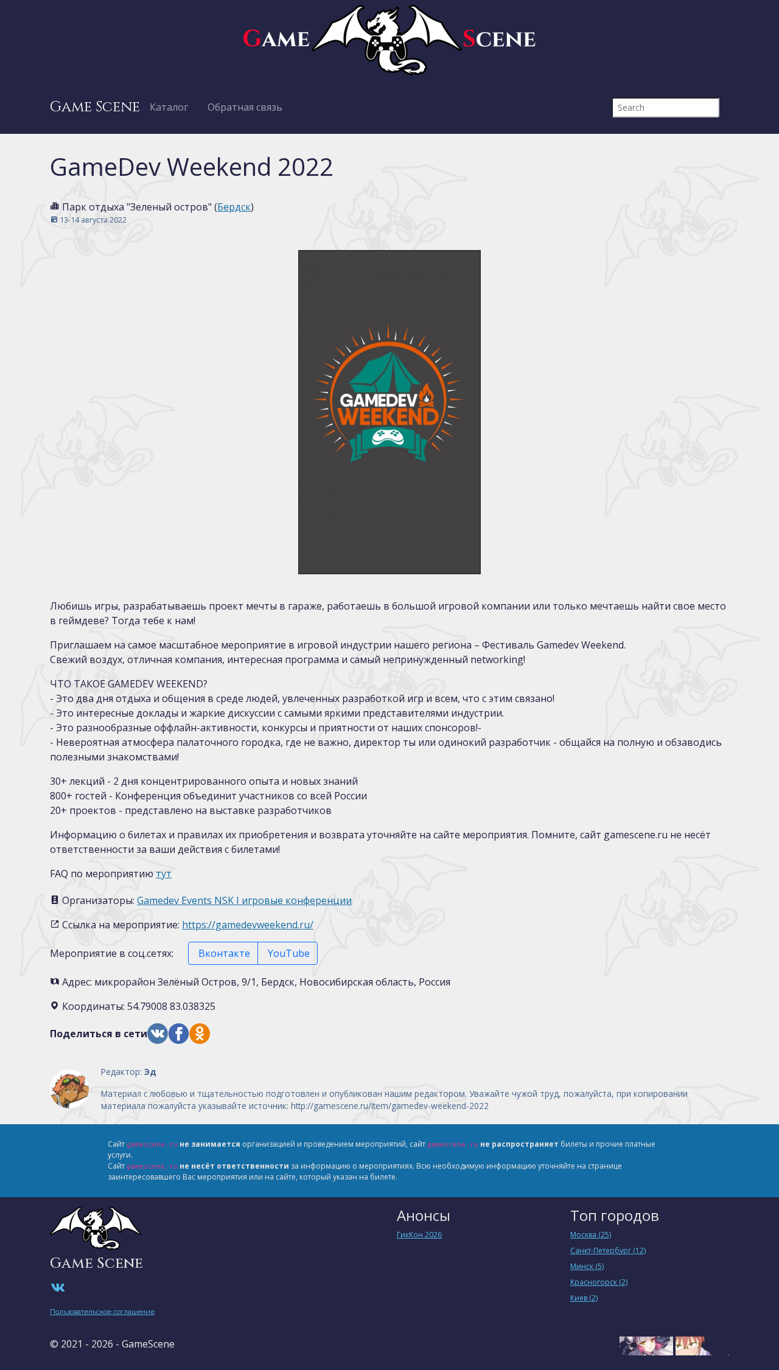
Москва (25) (590, 1234)
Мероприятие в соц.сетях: (111, 953)
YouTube (287, 953)
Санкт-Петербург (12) (608, 1250)
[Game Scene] (389, 40)
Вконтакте (223, 953)
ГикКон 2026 (419, 1234)
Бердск (234, 207)
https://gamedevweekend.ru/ (247, 924)
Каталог (169, 107)
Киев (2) (584, 1298)
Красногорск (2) (598, 1282)
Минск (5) (587, 1266)
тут (164, 873)
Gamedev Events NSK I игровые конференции (244, 900)
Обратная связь (245, 107)
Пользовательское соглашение (102, 1311)
